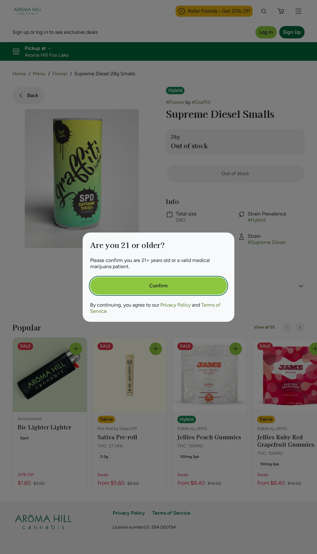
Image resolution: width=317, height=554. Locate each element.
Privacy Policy (175, 305)
